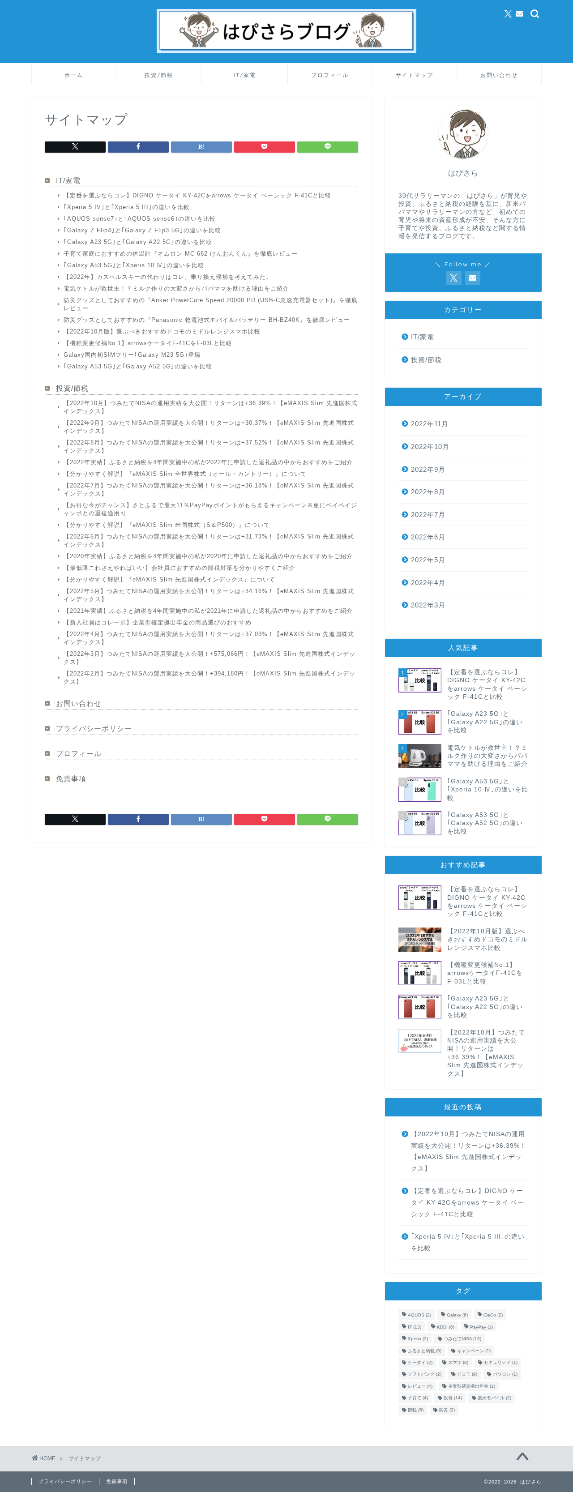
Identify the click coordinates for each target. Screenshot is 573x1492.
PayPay (481, 1327)
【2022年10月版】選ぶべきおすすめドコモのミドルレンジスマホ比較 (162, 331)
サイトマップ (414, 75)
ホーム (73, 75)
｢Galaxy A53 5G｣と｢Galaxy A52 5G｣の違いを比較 (138, 366)
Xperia (418, 1339)
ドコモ (467, 1374)
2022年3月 (428, 605)
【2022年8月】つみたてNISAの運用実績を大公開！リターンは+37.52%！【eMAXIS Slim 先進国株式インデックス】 (209, 446)
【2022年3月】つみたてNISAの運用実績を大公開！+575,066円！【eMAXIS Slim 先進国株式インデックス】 (209, 657)
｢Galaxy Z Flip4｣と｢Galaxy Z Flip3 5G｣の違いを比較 (142, 230)
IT (414, 1327)
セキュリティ (500, 1362)
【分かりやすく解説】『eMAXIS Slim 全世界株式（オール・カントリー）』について (185, 473)
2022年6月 (428, 537)
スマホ (458, 1362)
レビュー (420, 1386)
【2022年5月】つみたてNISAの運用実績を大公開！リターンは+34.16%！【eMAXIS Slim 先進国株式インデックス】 (209, 595)
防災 (447, 1409)
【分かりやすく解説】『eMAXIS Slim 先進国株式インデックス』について (169, 579)
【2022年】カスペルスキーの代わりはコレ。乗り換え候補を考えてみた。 (168, 277)
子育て (418, 1398)
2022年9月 (428, 469)
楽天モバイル (494, 1398)
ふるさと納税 (424, 1350)
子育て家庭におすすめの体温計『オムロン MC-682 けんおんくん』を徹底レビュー (181, 253)
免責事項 (71, 778)
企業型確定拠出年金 (471, 1386)
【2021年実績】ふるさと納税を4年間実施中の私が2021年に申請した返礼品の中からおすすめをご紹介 (208, 610)
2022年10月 (430, 446)
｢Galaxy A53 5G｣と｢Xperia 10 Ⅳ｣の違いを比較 (134, 265)
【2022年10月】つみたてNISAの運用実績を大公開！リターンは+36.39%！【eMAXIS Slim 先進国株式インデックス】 (211, 407)
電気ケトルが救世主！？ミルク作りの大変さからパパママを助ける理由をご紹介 (176, 288)
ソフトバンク (424, 1374)
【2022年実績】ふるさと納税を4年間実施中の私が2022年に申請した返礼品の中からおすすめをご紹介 (208, 462)
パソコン (505, 1374)
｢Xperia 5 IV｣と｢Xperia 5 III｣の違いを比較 (127, 207)
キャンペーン (474, 1350)
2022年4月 (428, 582)
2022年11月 (430, 424)
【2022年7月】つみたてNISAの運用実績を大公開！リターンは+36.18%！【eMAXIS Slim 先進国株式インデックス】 (209, 489)
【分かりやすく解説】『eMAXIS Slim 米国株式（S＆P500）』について (167, 525)
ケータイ (420, 1362)
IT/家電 (245, 75)
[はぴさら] (286, 52)
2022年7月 (428, 514)
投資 (453, 1398)
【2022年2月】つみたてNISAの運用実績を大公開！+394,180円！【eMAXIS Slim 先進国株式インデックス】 (209, 677)
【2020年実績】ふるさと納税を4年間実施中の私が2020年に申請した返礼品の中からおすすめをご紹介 (208, 556)
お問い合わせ (499, 75)
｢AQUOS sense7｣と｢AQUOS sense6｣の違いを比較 (140, 218)
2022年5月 (428, 560)
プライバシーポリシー (94, 728)
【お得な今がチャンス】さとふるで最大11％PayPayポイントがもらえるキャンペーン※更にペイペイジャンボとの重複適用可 (210, 509)
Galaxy (457, 1315)
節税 (415, 1409)
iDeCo (493, 1315)
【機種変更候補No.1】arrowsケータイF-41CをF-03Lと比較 (148, 343)
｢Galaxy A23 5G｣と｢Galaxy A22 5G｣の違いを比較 (138, 242)
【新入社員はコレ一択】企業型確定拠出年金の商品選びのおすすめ (158, 622)
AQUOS (419, 1315)
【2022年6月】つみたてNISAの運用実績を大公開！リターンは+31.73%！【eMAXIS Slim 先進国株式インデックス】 (209, 540)
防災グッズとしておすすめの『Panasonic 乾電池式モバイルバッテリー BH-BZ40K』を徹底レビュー (207, 319)
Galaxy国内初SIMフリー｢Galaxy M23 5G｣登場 (132, 354)
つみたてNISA (462, 1339)
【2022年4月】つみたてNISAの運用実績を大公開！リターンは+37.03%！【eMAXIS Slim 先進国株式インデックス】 (209, 638)
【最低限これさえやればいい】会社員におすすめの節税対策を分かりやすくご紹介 (179, 567)
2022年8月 (428, 492)
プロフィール (330, 75)
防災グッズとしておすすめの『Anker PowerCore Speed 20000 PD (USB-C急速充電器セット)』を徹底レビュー (211, 304)
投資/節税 (159, 75)
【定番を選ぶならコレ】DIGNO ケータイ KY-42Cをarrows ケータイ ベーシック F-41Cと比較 (197, 195)
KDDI (445, 1327)
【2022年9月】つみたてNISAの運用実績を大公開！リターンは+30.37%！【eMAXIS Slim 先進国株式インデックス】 (209, 426)
